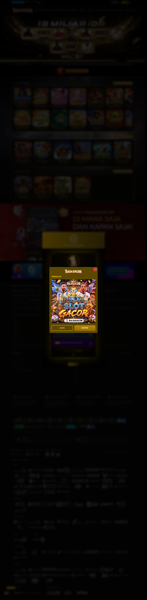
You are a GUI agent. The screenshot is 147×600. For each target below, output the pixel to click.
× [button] (95, 270)
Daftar (85, 328)
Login (62, 328)
